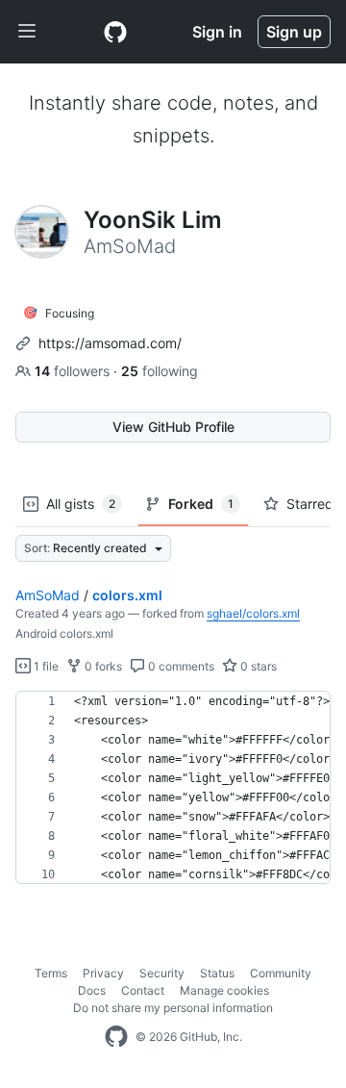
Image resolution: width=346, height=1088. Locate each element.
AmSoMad (47, 595)
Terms (51, 973)
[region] (173, 788)
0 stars (257, 666)
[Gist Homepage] (115, 31)
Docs (92, 990)
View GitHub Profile (173, 426)
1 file (45, 666)
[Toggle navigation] (26, 31)
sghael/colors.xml (253, 613)
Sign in (217, 31)
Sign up (294, 31)
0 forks (102, 666)
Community (280, 973)
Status (217, 973)
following (159, 371)
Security (162, 973)
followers (74, 371)
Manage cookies (224, 990)
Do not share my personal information (173, 1007)
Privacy (103, 973)
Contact (142, 990)
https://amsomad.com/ (110, 343)
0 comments (179, 666)
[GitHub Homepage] (116, 1037)
